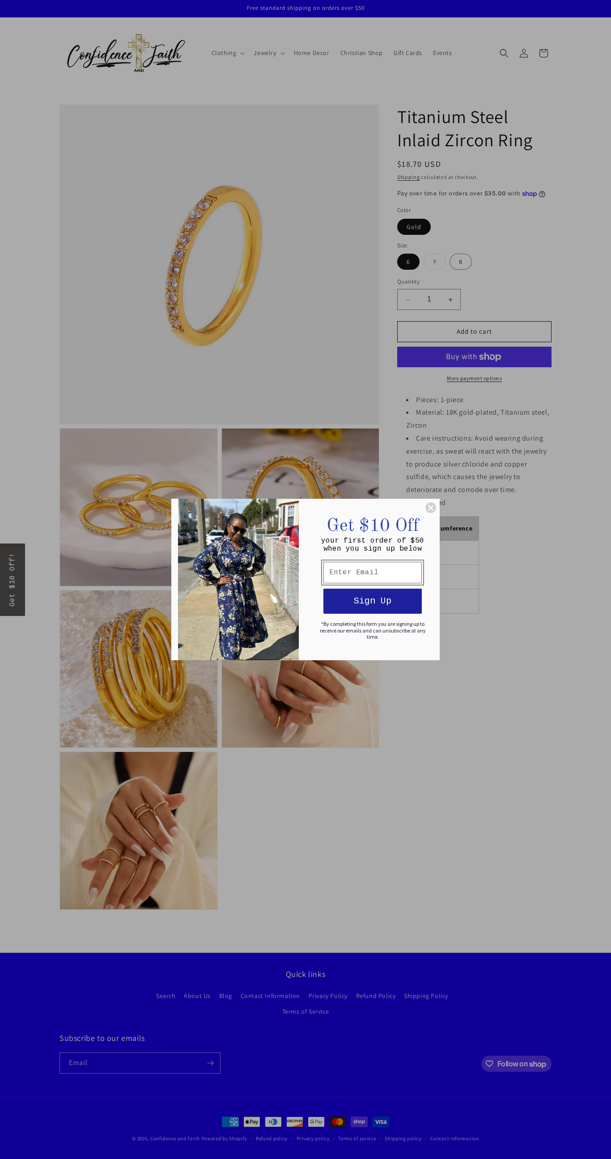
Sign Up (372, 601)
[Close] (430, 507)
